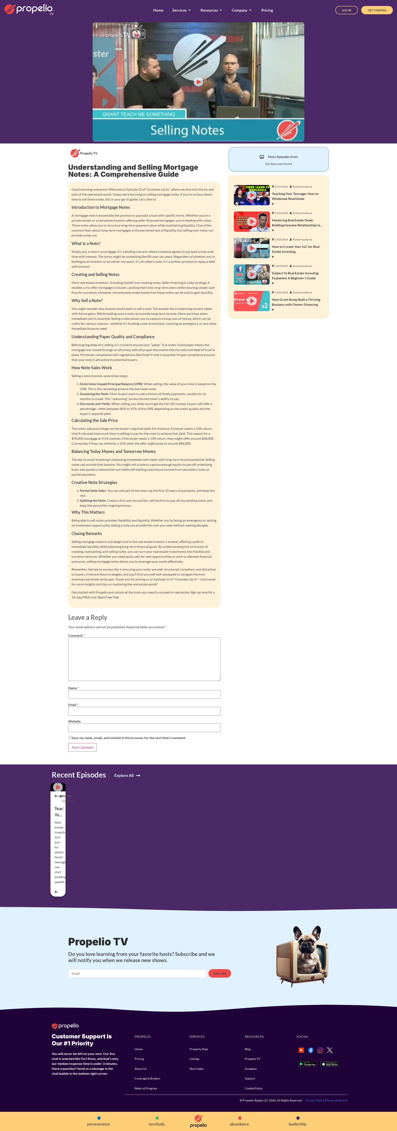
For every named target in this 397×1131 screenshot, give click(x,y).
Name (73, 688)
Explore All (124, 775)
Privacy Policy (315, 1100)
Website (74, 721)
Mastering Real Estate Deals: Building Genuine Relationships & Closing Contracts (296, 225)
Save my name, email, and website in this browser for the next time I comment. (129, 737)
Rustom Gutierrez (302, 186)
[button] (198, 82)
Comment (76, 635)
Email (73, 704)
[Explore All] (138, 775)
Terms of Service (336, 1100)
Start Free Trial (108, 597)
